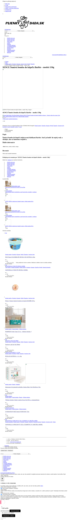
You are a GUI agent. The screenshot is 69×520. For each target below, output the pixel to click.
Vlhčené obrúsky (22, 329)
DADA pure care (7, 458)
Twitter (8, 126)
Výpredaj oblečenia (7, 463)
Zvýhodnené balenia (7, 464)
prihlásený (10, 160)
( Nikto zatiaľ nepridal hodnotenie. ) (10, 118)
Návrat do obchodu (15, 510)
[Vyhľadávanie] (32, 57)
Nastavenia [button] (6, 475)
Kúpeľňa (37, 267)
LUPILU (64, 54)
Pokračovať (10, 450)
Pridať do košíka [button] (10, 275)
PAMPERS (60, 54)
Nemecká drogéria (46, 267)
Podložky (18, 384)
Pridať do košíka (10, 262)
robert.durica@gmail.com (15, 441)
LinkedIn (12, 126)
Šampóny (55, 125)
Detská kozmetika (15, 267)
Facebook (5, 126)
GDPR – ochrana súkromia (12, 8)
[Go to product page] (35, 184)
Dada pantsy (6, 459)
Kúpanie (48, 125)
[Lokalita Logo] (25, 28)
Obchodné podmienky (11, 6)
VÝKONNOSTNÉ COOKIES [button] (7, 493)
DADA (55, 54)
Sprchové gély (61, 125)
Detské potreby (38, 125)
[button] (5, 15)
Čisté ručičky (8, 267)
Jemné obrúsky (15, 329)
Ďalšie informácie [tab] (9, 130)
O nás (6, 5)
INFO (41, 485)
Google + (16, 126)
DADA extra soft (7, 457)
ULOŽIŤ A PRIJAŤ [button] (5, 499)
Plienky (13, 384)
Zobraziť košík (4, 450)
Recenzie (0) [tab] (8, 131)
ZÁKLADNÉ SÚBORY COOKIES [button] (8, 487)
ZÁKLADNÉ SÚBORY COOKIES (10, 488)
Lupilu (4, 461)
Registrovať (8, 11)
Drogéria (43, 125)
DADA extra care (7, 456)
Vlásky (54, 422)
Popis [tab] (6, 129)
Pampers (5, 462)
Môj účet (7, 4)
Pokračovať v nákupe (8, 515)
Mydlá (51, 125)
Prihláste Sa (8, 9)
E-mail (20, 126)
